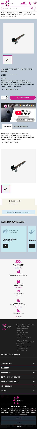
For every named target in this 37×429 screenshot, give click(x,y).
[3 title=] (13, 204)
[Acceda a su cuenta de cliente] (30, 3)
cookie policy (23, 414)
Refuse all (18, 422)
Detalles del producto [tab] (21, 126)
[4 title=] (15, 204)
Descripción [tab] (7, 126)
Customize (18, 426)
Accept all (18, 418)
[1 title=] (9, 204)
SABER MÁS (18, 268)
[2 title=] (11, 204)
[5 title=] (17, 204)
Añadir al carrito (23, 97)
